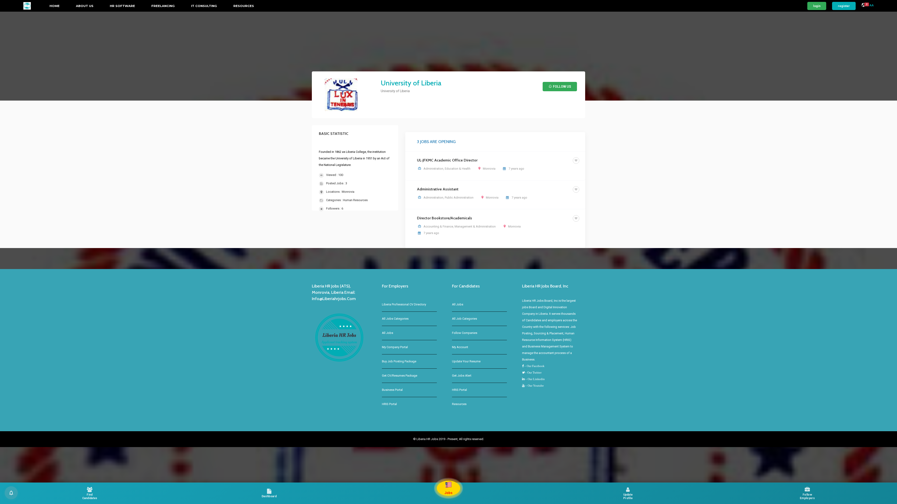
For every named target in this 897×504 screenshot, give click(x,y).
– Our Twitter (533, 372)
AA (871, 5)
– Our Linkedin (535, 379)
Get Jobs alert (461, 375)
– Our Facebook (534, 366)
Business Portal (392, 390)
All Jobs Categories (395, 318)
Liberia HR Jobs (427, 439)
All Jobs (387, 333)
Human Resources (355, 200)
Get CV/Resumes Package (399, 375)
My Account (460, 347)
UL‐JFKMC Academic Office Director (447, 160)
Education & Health (457, 168)
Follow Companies (464, 333)
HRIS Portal (389, 404)
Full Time (561, 160)
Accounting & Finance (438, 226)
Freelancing (163, 6)
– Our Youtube (534, 385)
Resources (243, 6)
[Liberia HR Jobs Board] (27, 6)
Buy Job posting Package (399, 361)
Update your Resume (466, 361)
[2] (863, 5)
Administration (433, 168)
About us (84, 6)
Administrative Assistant (438, 189)
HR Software (122, 6)
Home (55, 6)
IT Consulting (204, 6)
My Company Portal (395, 347)
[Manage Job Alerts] (11, 492)
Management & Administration (475, 226)
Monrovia (348, 191)
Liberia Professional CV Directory (404, 304)
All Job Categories (464, 318)
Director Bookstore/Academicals (444, 218)
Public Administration (459, 197)
